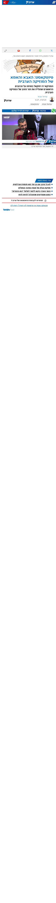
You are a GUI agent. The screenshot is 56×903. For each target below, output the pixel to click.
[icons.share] (4, 2)
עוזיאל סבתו (40, 97)
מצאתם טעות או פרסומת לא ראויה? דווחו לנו (27, 206)
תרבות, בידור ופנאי (39, 56)
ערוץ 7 (49, 56)
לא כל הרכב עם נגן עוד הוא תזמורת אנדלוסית (30, 184)
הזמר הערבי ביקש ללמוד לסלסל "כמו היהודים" (29, 191)
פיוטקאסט (33, 104)
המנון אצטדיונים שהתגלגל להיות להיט (32, 194)
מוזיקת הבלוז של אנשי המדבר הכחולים (32, 187)
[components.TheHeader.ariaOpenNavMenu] (46, 2)
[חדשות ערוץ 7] (28, 2)
